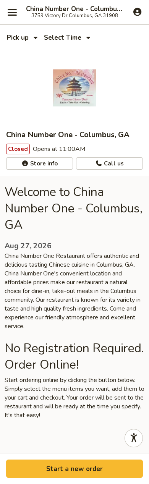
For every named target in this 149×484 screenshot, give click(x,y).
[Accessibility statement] (134, 438)
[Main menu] (12, 12)
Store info (43, 163)
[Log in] (137, 12)
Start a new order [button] (74, 469)
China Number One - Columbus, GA (74, 9)
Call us (113, 163)
